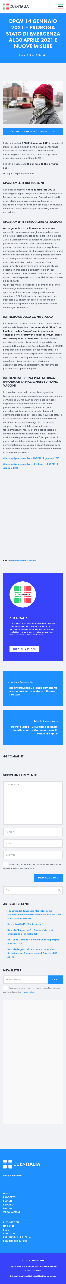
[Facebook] (10, 640)
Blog (31, 55)
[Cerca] (59, 890)
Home (22, 55)
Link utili (8, 1225)
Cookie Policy (30, 1276)
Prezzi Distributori (15, 1240)
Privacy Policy (28, 992)
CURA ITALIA (29, 131)
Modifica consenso (47, 1276)
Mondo (7, 1208)
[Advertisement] (33, 514)
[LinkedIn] (19, 640)
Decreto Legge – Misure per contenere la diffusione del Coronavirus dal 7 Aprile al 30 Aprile (32, 953)
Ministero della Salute (23, 560)
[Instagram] (14, 640)
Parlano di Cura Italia (17, 1237)
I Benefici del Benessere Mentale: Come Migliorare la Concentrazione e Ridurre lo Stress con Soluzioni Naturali (34, 914)
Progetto (9, 1197)
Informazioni (11, 1222)
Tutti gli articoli (24, 649)
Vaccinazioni (11, 1212)
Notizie (42, 55)
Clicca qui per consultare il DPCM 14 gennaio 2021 (31, 458)
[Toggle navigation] (60, 6)
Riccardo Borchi (49, 1266)
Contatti (9, 1233)
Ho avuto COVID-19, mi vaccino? (25, 924)
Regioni (7, 1200)
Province (9, 1204)
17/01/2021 (14, 131)
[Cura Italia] (16, 6)
